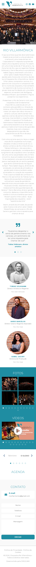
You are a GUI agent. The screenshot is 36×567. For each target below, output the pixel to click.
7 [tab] (21, 408)
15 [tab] (19, 444)
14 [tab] (16, 444)
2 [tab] (18, 252)
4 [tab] (12, 408)
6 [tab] (18, 408)
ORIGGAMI (25, 561)
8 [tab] (23, 408)
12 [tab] (18, 410)
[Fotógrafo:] (10, 384)
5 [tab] (15, 408)
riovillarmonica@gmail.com (19, 496)
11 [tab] (32, 408)
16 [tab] (22, 444)
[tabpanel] (18, 239)
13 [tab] (13, 444)
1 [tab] (15, 252)
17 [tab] (25, 444)
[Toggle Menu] (3, 4)
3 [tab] (21, 252)
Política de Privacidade (13, 550)
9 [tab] (26, 408)
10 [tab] (29, 408)
